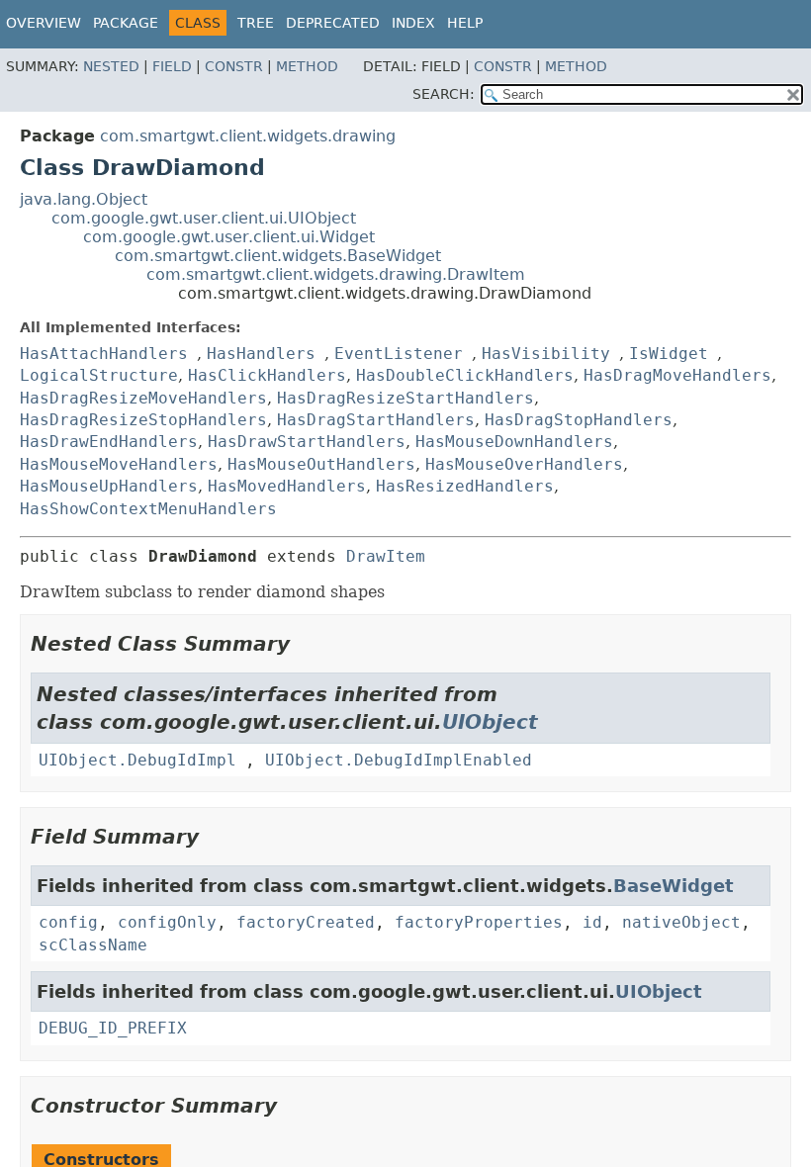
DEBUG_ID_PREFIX (113, 1028)
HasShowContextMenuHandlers (148, 508)
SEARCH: (443, 94)
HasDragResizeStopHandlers (143, 419)
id (592, 922)
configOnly (167, 922)
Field (172, 66)
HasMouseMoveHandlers (119, 464)
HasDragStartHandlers (376, 419)
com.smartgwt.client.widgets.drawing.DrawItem (335, 274)
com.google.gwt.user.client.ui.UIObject (203, 218)
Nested (111, 66)
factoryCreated (305, 922)
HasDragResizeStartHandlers (405, 398)
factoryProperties (479, 922)
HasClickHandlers (267, 375)
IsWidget (668, 353)
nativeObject (681, 922)
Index (413, 23)
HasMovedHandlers (287, 486)
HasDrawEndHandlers (109, 441)
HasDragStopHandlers (579, 419)
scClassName (93, 945)
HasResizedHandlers (465, 486)
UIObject (490, 722)
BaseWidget (673, 885)
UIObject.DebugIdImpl (137, 760)
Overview (43, 23)
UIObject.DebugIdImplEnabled (398, 760)
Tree (255, 23)
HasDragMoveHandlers (677, 375)
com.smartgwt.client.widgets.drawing (248, 136)
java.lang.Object (83, 199)
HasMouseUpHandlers (109, 486)
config (68, 922)
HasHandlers (261, 353)
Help (465, 23)
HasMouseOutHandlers (321, 464)
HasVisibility (546, 353)
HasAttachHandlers (104, 353)
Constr (234, 66)
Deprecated (333, 23)
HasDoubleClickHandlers (465, 375)
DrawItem (385, 556)
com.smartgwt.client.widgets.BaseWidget (278, 255)
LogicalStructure (99, 375)
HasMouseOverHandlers (524, 464)
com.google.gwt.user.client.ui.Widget (229, 236)
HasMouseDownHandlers (514, 441)
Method (307, 66)
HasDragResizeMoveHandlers (143, 398)
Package (125, 23)
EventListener (398, 353)
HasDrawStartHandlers (307, 441)
